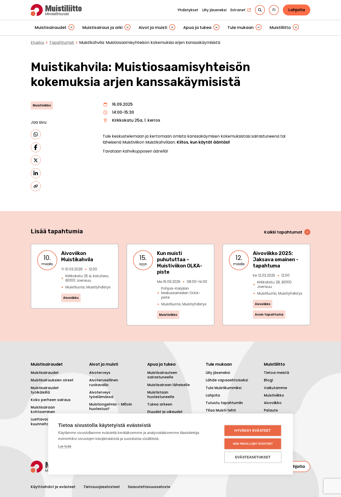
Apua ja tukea (197, 27)
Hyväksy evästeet (252, 430)
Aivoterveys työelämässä (101, 394)
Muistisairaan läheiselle (168, 385)
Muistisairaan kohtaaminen (43, 409)
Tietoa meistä (276, 372)
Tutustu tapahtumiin (224, 403)
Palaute (271, 410)
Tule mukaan (240, 27)
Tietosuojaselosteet (101, 487)
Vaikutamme (275, 388)
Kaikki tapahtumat (283, 232)
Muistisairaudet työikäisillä (45, 390)
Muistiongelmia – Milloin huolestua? (110, 406)
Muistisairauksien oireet (52, 380)
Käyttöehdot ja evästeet (53, 487)
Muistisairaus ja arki (102, 27)
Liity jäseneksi (218, 372)
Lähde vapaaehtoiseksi (227, 380)
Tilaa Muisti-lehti (221, 410)
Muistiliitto (280, 27)
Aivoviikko (273, 403)
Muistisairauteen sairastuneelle (162, 374)
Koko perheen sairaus (51, 400)
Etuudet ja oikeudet (164, 412)
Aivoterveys (99, 372)
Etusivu (37, 42)
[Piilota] (71, 27)
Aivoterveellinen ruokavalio (103, 382)
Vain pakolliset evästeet (253, 443)
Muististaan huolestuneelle (160, 394)
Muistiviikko (274, 395)
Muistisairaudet (50, 27)
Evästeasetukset (253, 457)
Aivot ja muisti (153, 27)
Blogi (268, 380)
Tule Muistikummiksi (223, 388)
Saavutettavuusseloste (149, 487)
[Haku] (260, 10)
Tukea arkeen (159, 404)
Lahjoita (296, 10)
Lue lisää (64, 446)
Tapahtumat (61, 42)
